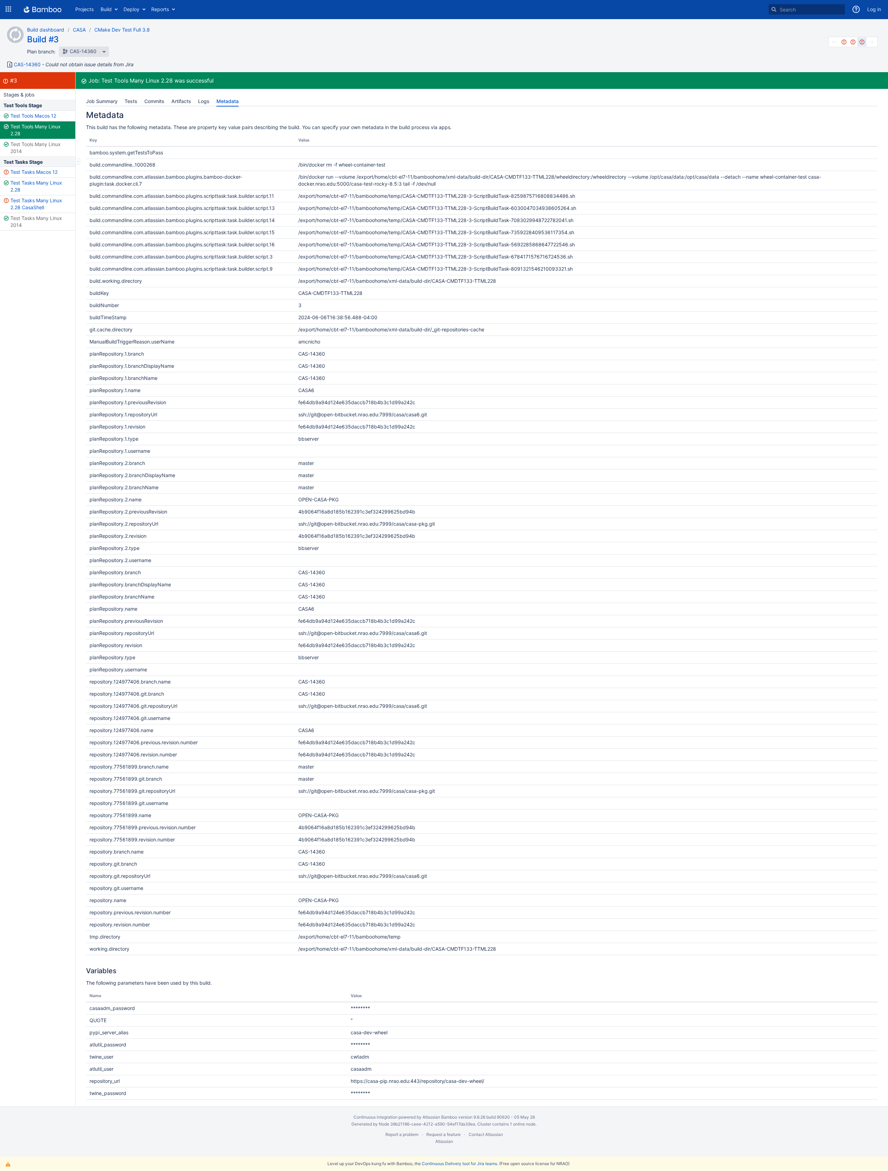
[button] (8, 9)
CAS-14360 (27, 64)
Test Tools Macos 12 (33, 116)
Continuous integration (375, 1117)
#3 (13, 80)
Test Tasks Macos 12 (34, 172)
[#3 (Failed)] (861, 41)
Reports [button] (160, 9)
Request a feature (443, 1134)
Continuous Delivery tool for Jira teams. (460, 1163)
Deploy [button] (131, 9)
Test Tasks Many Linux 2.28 (36, 186)
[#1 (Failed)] (843, 41)
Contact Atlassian (486, 1134)
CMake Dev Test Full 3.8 (122, 30)
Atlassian (444, 1141)
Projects (84, 9)
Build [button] (106, 9)
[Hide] (78, 162)
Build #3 (43, 39)
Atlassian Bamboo (439, 1117)
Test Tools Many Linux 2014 (35, 147)
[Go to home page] (42, 9)
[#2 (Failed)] (852, 41)
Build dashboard (45, 30)
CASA (79, 30)
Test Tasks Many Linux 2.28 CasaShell (36, 203)
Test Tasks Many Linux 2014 (36, 221)
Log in (874, 9)
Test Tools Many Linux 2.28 (35, 130)
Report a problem (401, 1134)
